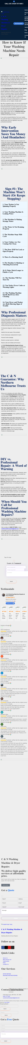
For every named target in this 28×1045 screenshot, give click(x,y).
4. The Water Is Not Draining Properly (13, 228)
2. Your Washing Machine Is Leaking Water (13, 213)
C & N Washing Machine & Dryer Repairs (5, 22)
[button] (14, 205)
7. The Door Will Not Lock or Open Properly (13, 250)
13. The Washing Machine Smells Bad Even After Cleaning (12, 295)
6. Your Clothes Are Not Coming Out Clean (11, 243)
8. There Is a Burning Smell (13, 257)
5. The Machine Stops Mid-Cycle (12, 235)
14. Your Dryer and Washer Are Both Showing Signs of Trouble (13, 304)
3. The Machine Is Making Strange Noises (12, 220)
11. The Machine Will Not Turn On (12, 279)
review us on (10, 603)
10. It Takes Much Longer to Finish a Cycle (13, 271)
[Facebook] (3, 947)
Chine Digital (6, 1002)
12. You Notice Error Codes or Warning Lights (14, 286)
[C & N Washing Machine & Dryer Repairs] (6, 12)
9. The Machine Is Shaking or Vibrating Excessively (13, 264)
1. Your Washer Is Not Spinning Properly (11, 205)
